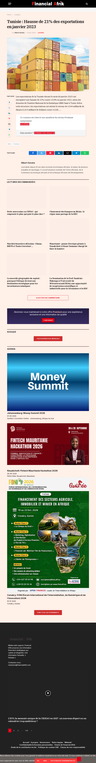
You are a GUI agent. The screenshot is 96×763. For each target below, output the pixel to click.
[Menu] (9, 3)
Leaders (41, 33)
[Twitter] (9, 108)
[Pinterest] (9, 118)
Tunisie (16, 144)
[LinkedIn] (9, 113)
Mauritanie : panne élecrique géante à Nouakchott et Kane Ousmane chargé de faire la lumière (68, 246)
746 (26, 730)
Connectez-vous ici (44, 133)
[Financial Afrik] (48, 4)
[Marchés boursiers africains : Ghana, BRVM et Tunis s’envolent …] (26, 229)
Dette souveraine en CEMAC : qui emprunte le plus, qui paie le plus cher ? (25, 212)
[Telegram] (9, 129)
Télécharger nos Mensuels (48, 338)
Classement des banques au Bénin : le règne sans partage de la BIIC (67, 212)
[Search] (86, 3)
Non (45, 761)
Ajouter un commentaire (48, 298)
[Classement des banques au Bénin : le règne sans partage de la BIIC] (69, 197)
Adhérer (24, 124)
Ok (38, 761)
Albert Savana (19, 33)
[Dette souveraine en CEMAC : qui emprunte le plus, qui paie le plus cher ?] (26, 197)
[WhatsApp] (9, 134)
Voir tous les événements (48, 612)
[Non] (79, 759)
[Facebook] (9, 102)
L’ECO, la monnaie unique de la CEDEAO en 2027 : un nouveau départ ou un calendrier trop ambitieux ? (47, 720)
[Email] (9, 124)
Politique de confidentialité (63, 761)
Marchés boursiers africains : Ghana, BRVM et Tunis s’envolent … (24, 245)
